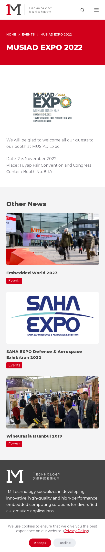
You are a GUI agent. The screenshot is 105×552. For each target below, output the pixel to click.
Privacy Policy (76, 531)
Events (14, 280)
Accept (40, 543)
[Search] (82, 10)
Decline (64, 543)
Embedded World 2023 (32, 273)
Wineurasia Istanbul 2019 (34, 436)
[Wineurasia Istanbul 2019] (52, 402)
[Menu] (96, 10)
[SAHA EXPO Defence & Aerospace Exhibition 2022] (52, 318)
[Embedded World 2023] (52, 239)
